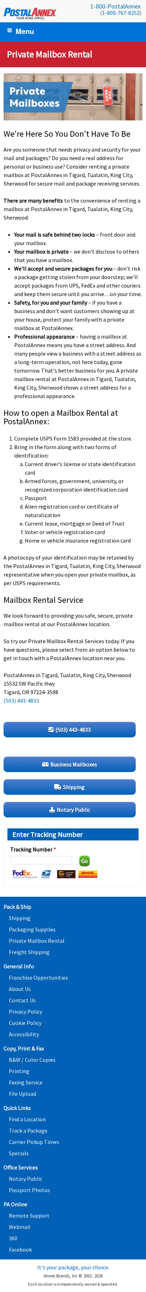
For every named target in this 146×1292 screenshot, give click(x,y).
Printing (19, 1071)
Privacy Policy (25, 1011)
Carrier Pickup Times (34, 1141)
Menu (25, 31)
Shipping (19, 918)
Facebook (20, 1249)
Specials (19, 1153)
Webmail (19, 1226)
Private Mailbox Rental (36, 940)
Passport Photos (29, 1190)
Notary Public (25, 1178)
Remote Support (29, 1215)
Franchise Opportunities (38, 977)
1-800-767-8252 (121, 12)
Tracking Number (33, 849)
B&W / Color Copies (32, 1059)
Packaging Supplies (32, 929)
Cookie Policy (25, 1022)
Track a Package (28, 1130)
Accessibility (24, 1034)
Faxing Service (26, 1082)
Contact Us (22, 1000)
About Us (20, 988)
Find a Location (27, 1119)
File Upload (22, 1093)
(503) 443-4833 (21, 700)
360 (13, 1238)
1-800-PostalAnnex (115, 6)
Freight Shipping (29, 952)
